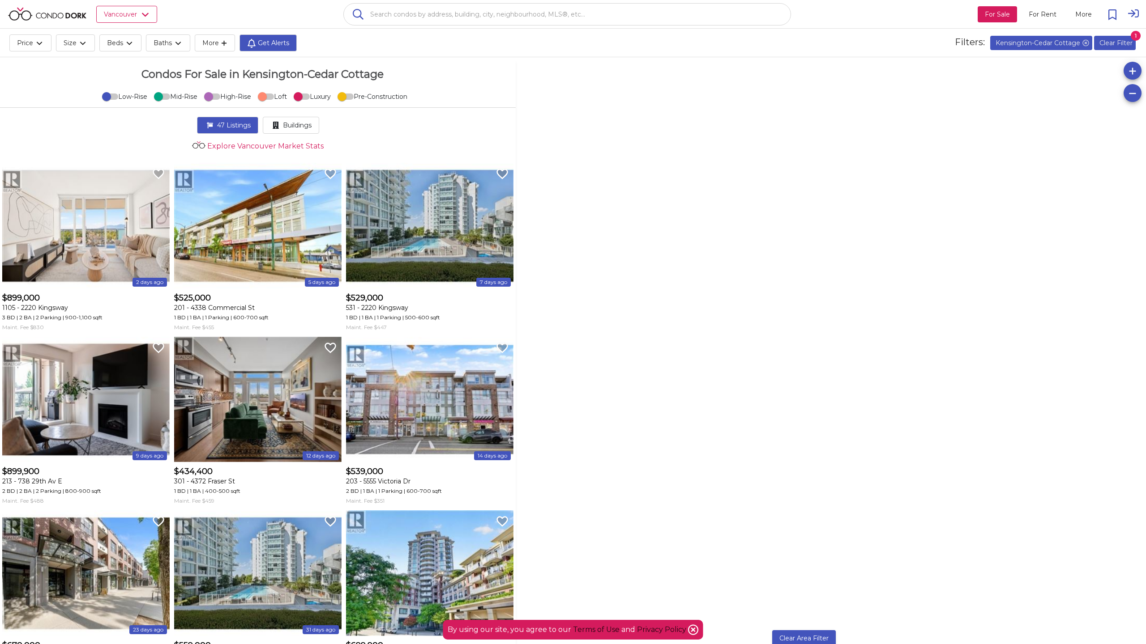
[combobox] (567, 14)
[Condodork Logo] (47, 14)
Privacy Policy (662, 629)
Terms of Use (596, 629)
